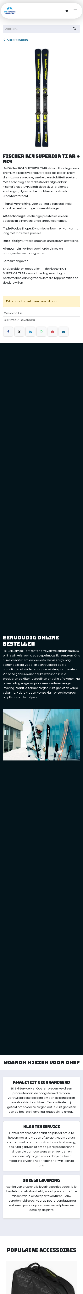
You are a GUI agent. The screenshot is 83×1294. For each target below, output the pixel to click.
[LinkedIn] (30, 331)
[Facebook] (8, 331)
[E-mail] (63, 331)
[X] (19, 331)
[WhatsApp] (41, 331)
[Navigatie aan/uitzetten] (75, 10)
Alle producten (17, 39)
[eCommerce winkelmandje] (66, 10)
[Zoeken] (74, 29)
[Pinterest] (52, 331)
